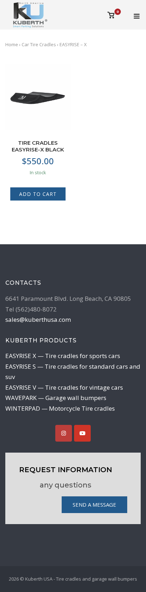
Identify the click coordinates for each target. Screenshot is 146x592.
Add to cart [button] (38, 194)
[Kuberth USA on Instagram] (63, 433)
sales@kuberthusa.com (38, 319)
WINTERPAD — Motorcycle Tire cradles (60, 408)
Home (11, 44)
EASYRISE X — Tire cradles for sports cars (62, 356)
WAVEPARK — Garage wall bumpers (55, 398)
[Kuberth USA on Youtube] (82, 433)
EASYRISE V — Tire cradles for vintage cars (64, 387)
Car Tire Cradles (39, 44)
